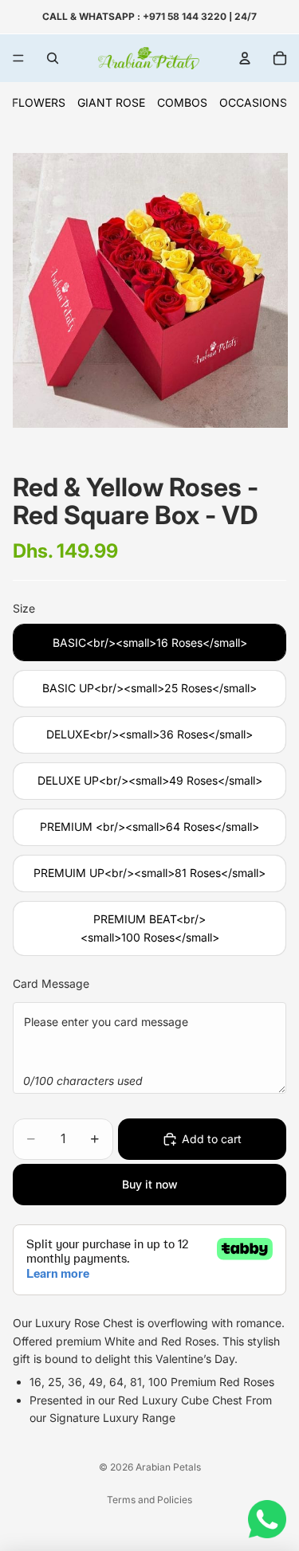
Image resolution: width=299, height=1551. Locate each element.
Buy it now (150, 1184)
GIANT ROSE (111, 102)
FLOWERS (38, 102)
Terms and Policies (149, 1500)
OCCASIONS (253, 102)
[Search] (52, 58)
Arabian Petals (168, 1467)
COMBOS (182, 102)
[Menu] (18, 58)
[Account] (244, 58)
